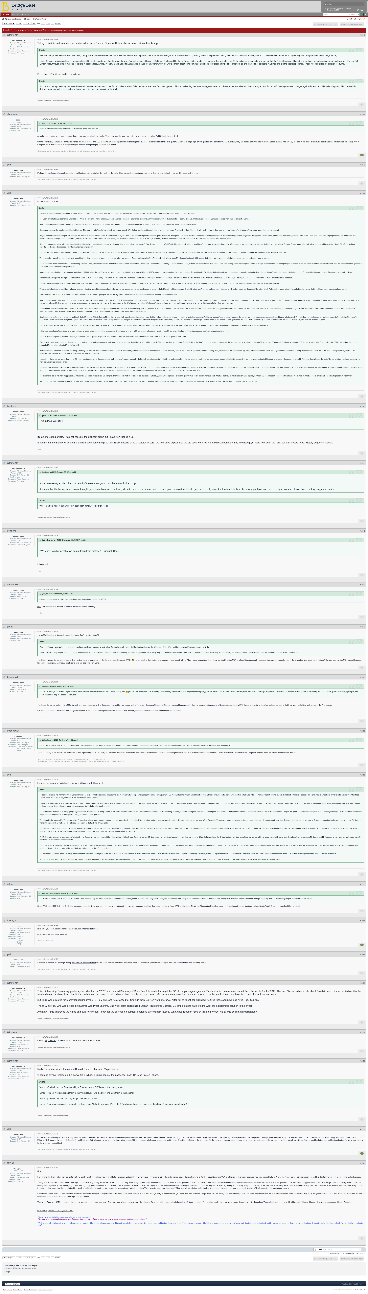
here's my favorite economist (84, 963)
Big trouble (50, 1040)
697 (33, 23)
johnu (10, 626)
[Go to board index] (19, 6)
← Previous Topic (334, 1253)
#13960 (362, 1163)
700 (48, 23)
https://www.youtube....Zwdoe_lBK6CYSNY (55, 1210)
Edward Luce (47, 201)
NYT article (54, 74)
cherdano (12, 114)
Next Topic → (360, 1253)
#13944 (362, 193)
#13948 (362, 585)
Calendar (26, 14)
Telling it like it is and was (51, 43)
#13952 (362, 775)
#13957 (362, 1032)
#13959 (362, 1129)
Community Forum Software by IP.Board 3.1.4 (349, 1290)
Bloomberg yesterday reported (74, 991)
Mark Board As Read (45, 1290)
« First (19, 23)
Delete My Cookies (30, 1290)
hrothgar (12, 920)
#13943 (362, 165)
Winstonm (12, 35)
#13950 (362, 677)
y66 (9, 164)
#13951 (362, 731)
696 (28, 23)
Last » (57, 23)
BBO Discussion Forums (11, 19)
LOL (39, 607)
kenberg (11, 406)
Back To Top (7, 1290)
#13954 (362, 921)
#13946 (362, 463)
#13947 (362, 531)
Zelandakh (13, 584)
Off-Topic (27, 19)
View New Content (354, 19)
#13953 (362, 884)
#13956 (362, 983)
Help (361, 10)
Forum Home (17, 1290)
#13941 (362, 35)
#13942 (362, 114)
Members (15, 14)
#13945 (362, 406)
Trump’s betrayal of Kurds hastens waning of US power (65, 783)
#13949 (362, 627)
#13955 (362, 954)
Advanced (365, 14)
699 (43, 23)
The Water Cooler (40, 19)
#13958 (362, 1061)
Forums (6, 14)
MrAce (10, 1163)
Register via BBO (333, 10)
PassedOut (13, 731)
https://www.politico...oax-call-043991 (52, 934)
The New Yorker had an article (293, 991)
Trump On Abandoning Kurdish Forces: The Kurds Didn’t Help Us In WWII (68, 635)
